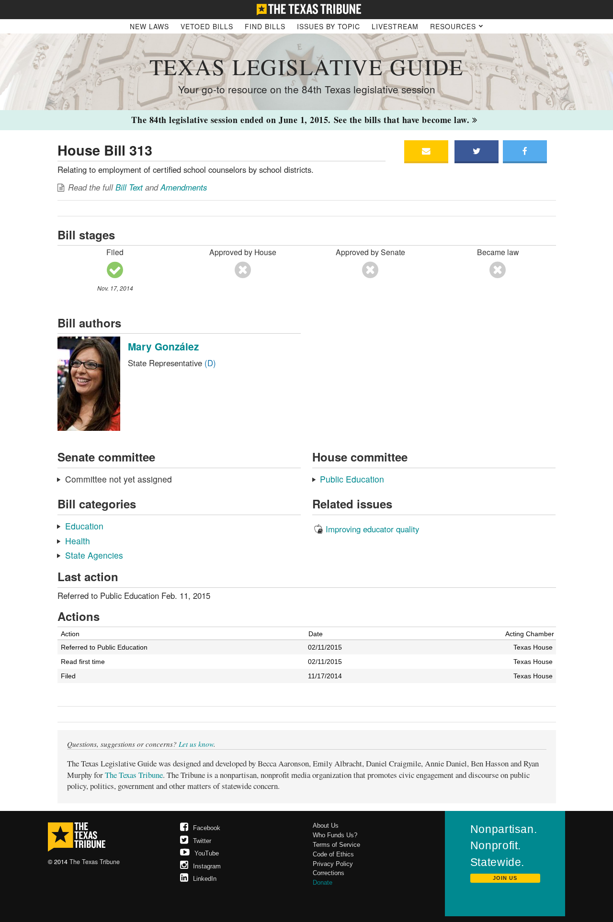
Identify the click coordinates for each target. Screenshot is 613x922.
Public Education (352, 479)
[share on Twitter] (476, 151)
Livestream (395, 26)
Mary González (163, 346)
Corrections (328, 873)
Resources (454, 26)
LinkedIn (204, 878)
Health (77, 541)
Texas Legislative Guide (306, 66)
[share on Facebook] (524, 151)
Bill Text (129, 187)
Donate (322, 882)
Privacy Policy (333, 863)
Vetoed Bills (207, 26)
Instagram (207, 866)
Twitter (202, 840)
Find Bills (265, 26)
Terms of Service (336, 844)
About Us (326, 825)
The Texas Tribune (134, 774)
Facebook (206, 828)
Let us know (196, 744)
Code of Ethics (333, 854)
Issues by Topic (328, 26)
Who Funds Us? (335, 835)
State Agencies (94, 555)
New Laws (149, 26)
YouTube (206, 853)
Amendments (183, 187)
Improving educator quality (372, 529)
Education (84, 526)
